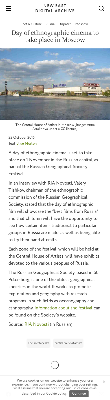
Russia (50, 24)
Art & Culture (33, 24)
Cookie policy (56, 393)
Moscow (81, 24)
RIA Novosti (37, 324)
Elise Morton (26, 143)
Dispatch (65, 24)
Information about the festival (63, 308)
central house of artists (68, 343)
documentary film (38, 343)
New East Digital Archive (55, 8)
